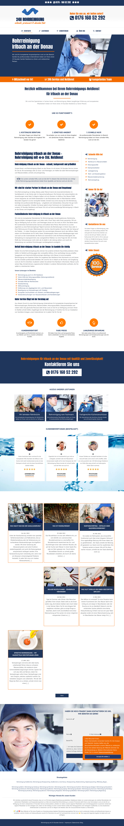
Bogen (105, 782)
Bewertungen (63, 31)
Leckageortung (93, 171)
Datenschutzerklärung (106, 752)
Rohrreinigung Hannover (89, 789)
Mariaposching (71, 782)
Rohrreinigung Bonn (83, 790)
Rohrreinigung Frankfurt (74, 787)
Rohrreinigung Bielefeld (70, 790)
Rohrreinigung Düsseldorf (104, 787)
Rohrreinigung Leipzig (60, 789)
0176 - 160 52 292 (63, 2)
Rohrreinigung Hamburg (32, 787)
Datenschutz (75, 822)
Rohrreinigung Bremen (46, 789)
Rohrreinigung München (47, 787)
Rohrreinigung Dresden (74, 789)
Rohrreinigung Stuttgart (89, 787)
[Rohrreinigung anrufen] (62, 825)
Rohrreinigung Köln (60, 787)
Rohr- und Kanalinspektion (97, 174)
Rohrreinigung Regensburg (98, 790)
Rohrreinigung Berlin (18, 787)
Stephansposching (90, 782)
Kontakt (98, 31)
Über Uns (82, 31)
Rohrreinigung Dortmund (19, 789)
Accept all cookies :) (103, 756)
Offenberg (99, 782)
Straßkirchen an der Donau (58, 782)
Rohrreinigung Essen (33, 789)
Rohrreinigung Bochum (39, 790)
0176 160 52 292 (89, 17)
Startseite (27, 31)
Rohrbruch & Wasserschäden (97, 162)
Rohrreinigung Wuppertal (54, 790)
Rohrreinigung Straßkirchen (24, 782)
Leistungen (45, 31)
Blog (81, 822)
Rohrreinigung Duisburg (25, 790)
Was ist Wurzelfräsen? (61, 526)
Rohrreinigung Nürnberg (105, 789)
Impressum (68, 822)
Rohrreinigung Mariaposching (41, 782)
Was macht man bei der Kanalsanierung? (25, 526)
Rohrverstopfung (93, 180)
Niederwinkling (80, 782)
